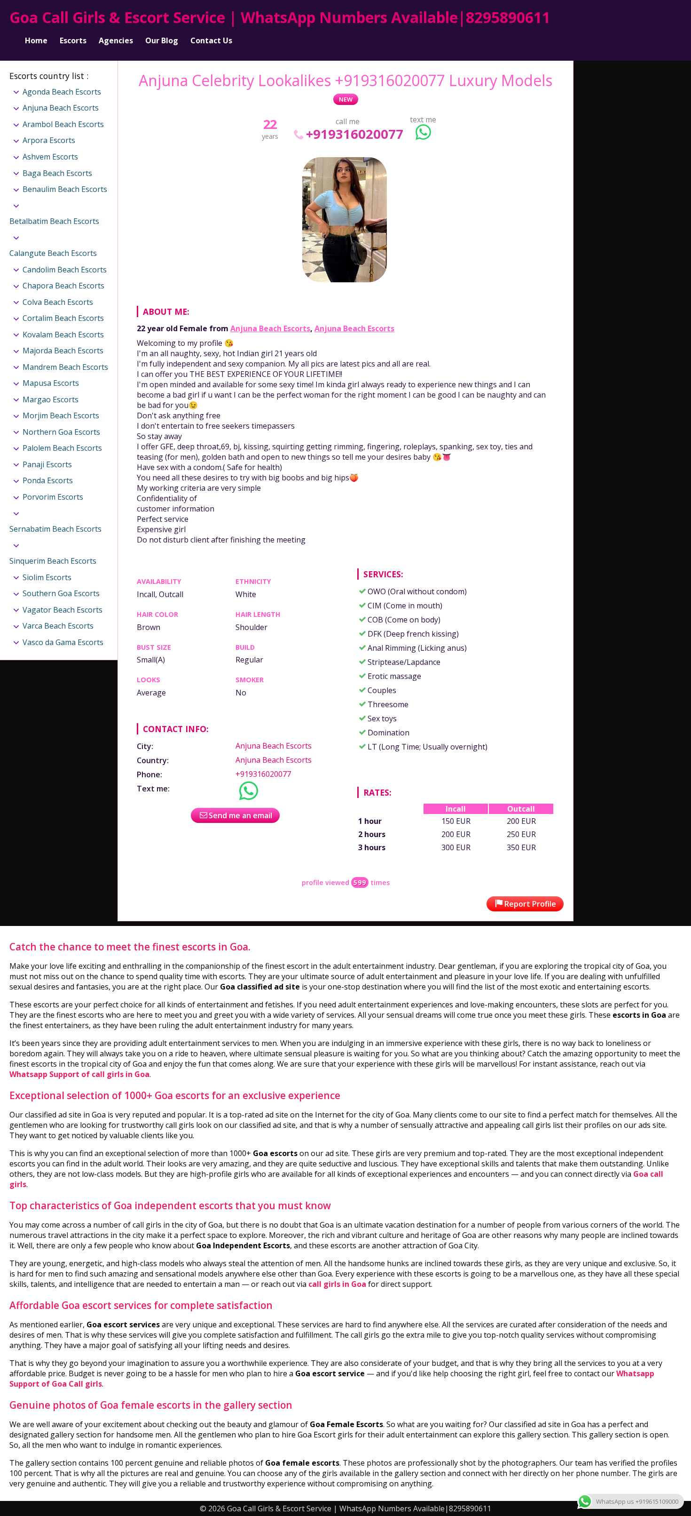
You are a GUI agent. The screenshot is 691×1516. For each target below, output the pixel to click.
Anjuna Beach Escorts (270, 328)
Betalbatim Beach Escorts (54, 221)
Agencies (116, 40)
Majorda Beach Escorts (63, 350)
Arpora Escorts (49, 140)
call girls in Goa (337, 1284)
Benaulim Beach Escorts (65, 189)
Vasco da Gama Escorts (63, 642)
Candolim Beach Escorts (65, 269)
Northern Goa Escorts (61, 432)
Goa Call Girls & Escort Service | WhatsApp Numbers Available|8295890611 (279, 17)
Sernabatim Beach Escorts (55, 529)
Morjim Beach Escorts (61, 415)
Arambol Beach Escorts (63, 124)
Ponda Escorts (48, 480)
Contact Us (211, 40)
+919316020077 (354, 134)
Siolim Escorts (47, 577)
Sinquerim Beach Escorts (52, 561)
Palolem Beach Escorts (62, 448)
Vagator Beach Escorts (62, 610)
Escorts (73, 40)
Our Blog (161, 40)
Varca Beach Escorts (58, 626)
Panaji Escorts (47, 464)
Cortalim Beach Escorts (63, 318)
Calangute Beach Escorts (53, 253)
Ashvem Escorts (50, 157)
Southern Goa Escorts (61, 593)
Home (36, 40)
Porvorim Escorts (53, 497)
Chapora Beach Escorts (63, 285)
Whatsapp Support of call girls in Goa (79, 1074)
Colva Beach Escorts (58, 302)
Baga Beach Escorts (57, 173)
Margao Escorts (51, 399)
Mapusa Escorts (51, 383)
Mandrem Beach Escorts (65, 367)
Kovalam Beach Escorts (63, 334)
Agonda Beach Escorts (62, 92)
